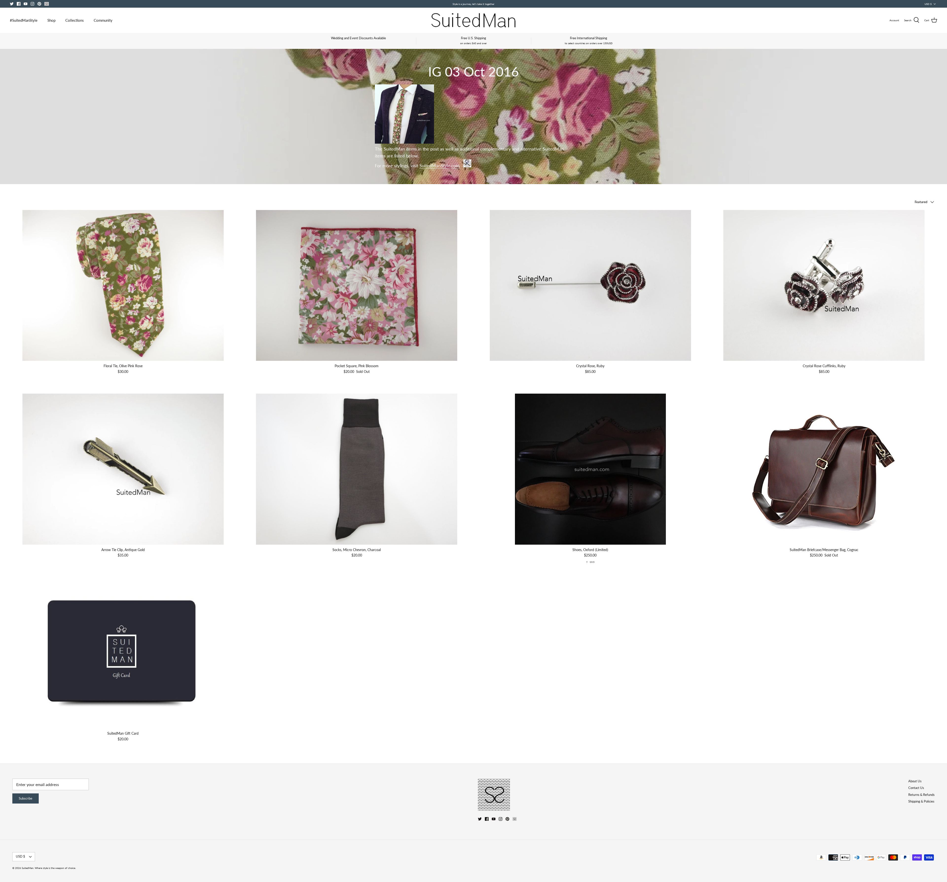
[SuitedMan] (473, 20)
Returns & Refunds (921, 795)
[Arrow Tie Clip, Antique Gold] (123, 469)
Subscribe (25, 798)
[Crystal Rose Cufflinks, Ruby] (824, 285)
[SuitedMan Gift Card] (123, 653)
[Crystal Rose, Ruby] (590, 285)
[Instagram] (32, 4)
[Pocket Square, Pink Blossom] (357, 285)
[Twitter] (12, 4)
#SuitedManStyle (23, 20)
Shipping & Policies (921, 801)
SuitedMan (28, 867)
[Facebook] (18, 4)
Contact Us (916, 788)
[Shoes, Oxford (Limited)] (590, 469)
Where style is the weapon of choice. (55, 867)
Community (103, 20)
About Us (915, 781)
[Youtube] (25, 4)
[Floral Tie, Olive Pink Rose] (123, 285)
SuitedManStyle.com (439, 165)
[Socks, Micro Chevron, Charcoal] (357, 469)
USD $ (928, 3)
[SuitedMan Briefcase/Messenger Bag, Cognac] (824, 469)
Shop (51, 20)
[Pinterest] (39, 4)
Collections (74, 20)
